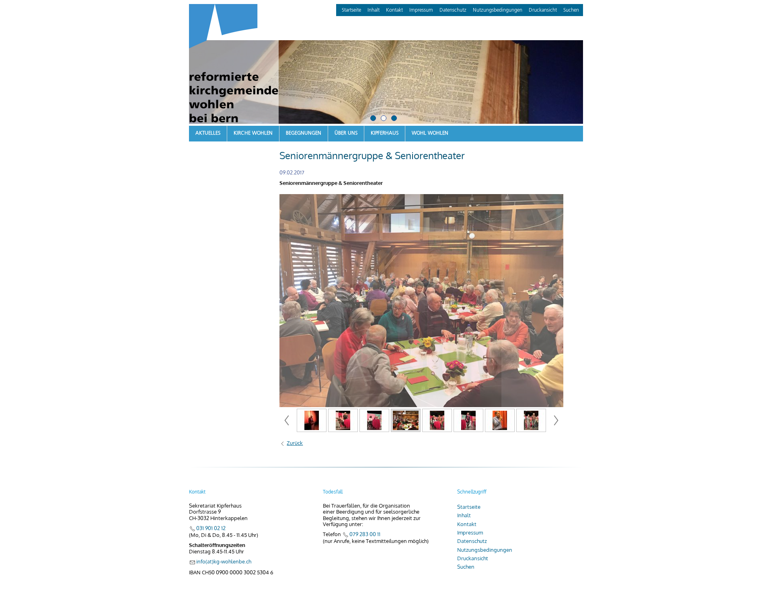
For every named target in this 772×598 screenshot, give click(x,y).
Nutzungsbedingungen (497, 10)
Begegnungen (303, 133)
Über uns (346, 133)
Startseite (351, 10)
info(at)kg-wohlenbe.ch (223, 561)
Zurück (295, 443)
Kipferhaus (384, 133)
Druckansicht (543, 10)
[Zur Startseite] (234, 65)
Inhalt (374, 10)
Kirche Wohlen (253, 133)
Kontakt (394, 10)
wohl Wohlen (430, 133)
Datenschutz (452, 10)
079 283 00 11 (364, 534)
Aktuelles (207, 133)
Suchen (571, 10)
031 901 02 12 (211, 528)
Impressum (421, 10)
